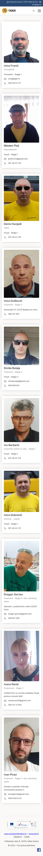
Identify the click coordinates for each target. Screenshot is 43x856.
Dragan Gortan (13, 594)
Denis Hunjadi (13, 224)
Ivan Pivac (10, 774)
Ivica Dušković (13, 300)
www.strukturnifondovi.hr (15, 834)
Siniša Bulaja (12, 368)
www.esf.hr (34, 834)
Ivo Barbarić (11, 445)
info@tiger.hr (36, 5)
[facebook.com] (39, 851)
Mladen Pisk (11, 145)
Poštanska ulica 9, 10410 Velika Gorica (23, 2)
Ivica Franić (11, 65)
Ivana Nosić (11, 684)
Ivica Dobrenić (13, 515)
